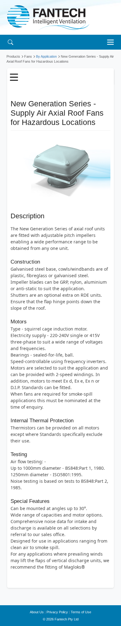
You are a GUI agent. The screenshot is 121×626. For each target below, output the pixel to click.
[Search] (10, 42)
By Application (46, 56)
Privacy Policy (57, 612)
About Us (37, 612)
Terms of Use (81, 612)
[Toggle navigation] (112, 42)
